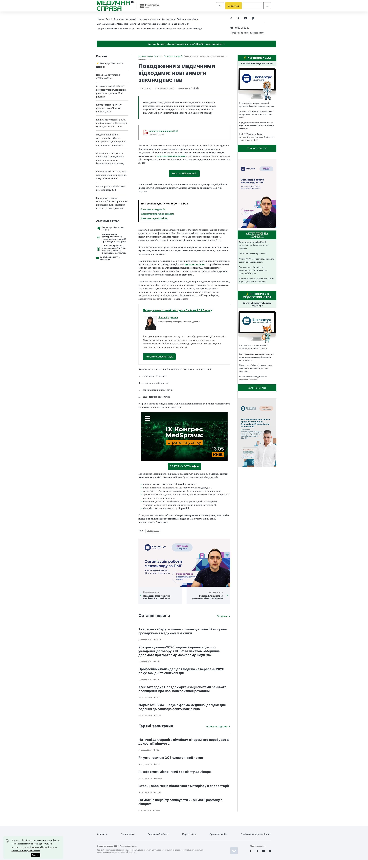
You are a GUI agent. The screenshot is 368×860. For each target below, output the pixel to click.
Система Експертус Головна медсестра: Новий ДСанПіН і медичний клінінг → (186, 44)
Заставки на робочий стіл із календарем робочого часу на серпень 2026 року (253, 270)
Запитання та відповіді (125, 19)
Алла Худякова (168, 317)
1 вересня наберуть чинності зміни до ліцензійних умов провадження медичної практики (182, 631)
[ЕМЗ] (257, 84)
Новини (100, 19)
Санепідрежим (173, 56)
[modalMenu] (267, 5)
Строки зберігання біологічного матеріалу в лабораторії (183, 786)
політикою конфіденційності (40, 847)
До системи (233, 6)
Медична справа (145, 56)
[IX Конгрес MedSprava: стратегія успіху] (184, 436)
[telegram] (238, 18)
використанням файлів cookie (26, 850)
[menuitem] (101, 19)
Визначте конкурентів (153, 209)
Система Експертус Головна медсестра (150, 24)
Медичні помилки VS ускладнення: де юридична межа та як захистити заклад (256, 114)
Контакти (102, 834)
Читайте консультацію (159, 356)
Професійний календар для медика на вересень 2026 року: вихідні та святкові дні (181, 671)
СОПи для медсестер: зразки (252, 253)
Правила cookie (218, 834)
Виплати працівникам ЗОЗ (163, 130)
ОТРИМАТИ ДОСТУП (257, 148)
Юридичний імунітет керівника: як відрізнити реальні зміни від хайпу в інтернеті (256, 125)
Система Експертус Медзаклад (112, 24)
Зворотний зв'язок (158, 834)
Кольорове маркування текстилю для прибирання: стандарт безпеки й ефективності (256, 356)
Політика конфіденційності (256, 834)
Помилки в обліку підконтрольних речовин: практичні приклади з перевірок (255, 368)
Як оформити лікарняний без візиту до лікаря (174, 772)
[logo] (115, 6)
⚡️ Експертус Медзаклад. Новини (109, 65)
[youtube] (245, 18)
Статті (109, 19)
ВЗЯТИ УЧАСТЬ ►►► (184, 466)
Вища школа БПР (180, 24)
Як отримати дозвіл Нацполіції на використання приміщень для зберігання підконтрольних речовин (111, 203)
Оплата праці (168, 19)
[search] (220, 5)
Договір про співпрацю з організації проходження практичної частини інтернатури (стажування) (110, 158)
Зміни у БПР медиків (184, 173)
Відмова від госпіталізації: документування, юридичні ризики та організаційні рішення (111, 91)
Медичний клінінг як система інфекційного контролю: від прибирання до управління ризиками (110, 140)
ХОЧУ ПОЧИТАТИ (257, 388)
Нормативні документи (149, 19)
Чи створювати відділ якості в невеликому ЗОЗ (111, 188)
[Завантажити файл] (145, 132)
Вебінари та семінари (187, 19)
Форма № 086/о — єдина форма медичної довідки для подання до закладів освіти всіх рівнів (182, 707)
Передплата (127, 834)
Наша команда (194, 28)
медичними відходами (171, 155)
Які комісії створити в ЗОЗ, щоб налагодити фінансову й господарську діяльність (112, 123)
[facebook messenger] (253, 18)
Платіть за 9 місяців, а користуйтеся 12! (156, 28)
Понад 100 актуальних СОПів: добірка (108, 76)
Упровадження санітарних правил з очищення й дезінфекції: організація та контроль (114, 238)
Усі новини (222, 616)
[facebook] (231, 18)
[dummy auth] (252, 5)
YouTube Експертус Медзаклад (110, 258)
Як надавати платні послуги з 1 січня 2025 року (177, 310)
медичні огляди (195, 264)
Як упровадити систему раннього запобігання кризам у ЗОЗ (108, 108)
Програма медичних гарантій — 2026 (115, 28)
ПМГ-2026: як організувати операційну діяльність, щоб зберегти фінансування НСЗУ (256, 137)
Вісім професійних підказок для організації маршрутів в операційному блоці (111, 175)
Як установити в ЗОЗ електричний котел (170, 757)
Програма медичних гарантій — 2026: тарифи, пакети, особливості (256, 280)
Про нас (181, 28)
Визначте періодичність (154, 218)
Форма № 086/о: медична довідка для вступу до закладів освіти (256, 260)
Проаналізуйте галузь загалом (157, 213)
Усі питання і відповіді (216, 726)
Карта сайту (189, 834)
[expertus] (148, 5)
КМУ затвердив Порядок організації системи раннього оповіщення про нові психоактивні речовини (182, 689)
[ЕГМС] (257, 326)
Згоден (35, 855)
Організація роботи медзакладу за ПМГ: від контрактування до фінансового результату (114, 249)
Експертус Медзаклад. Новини (113, 228)
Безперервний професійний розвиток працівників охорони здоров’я (254, 245)
